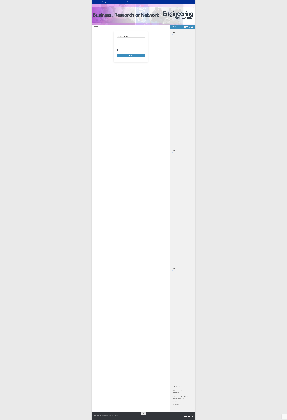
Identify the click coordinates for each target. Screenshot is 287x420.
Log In (130, 55)
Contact (121, 2)
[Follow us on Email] (187, 27)
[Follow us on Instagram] (192, 27)
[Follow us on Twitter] (189, 27)
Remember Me (122, 50)
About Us (127, 2)
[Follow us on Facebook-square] (185, 27)
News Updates (96, 2)
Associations (113, 2)
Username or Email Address (123, 36)
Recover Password (141, 49)
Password (119, 42)
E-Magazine (105, 2)
